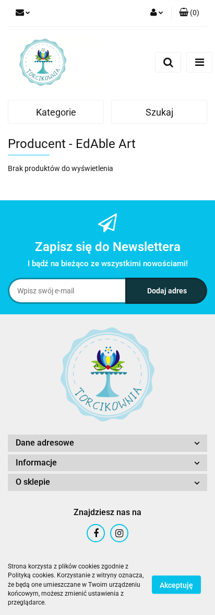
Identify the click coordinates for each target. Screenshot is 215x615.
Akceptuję (176, 585)
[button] (189, 13)
